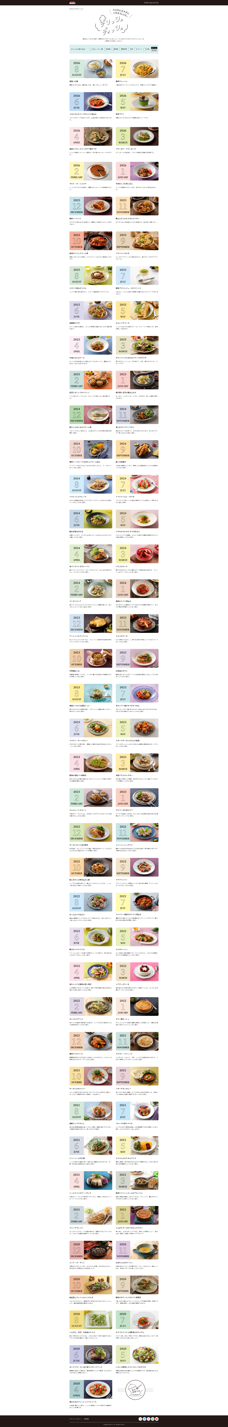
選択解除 (154, 50)
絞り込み (154, 48)
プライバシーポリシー (75, 1419)
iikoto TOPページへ (76, 9)
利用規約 (86, 1419)
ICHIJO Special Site (151, 3)
